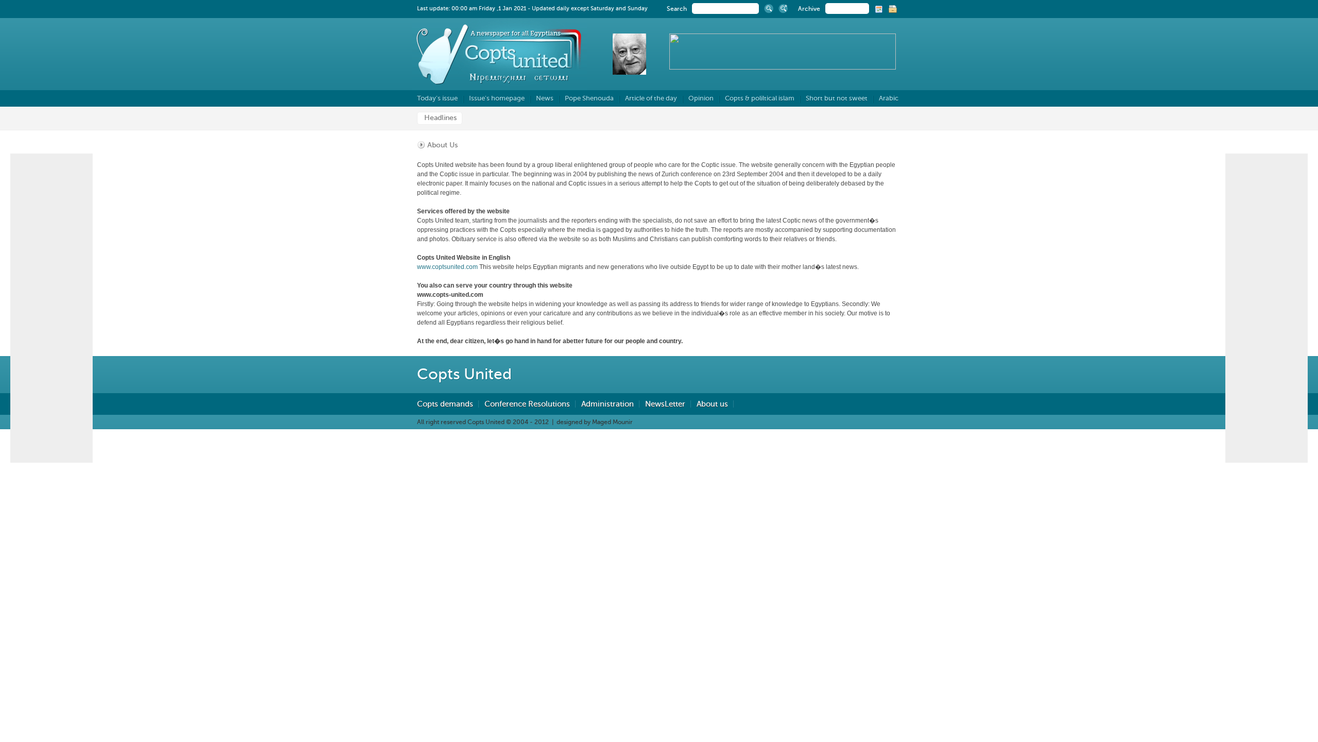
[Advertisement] (1266, 308)
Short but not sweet (837, 98)
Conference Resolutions (527, 404)
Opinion (701, 98)
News (544, 98)
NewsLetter (665, 404)
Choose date (879, 10)
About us (712, 404)
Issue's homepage (497, 98)
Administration (607, 404)
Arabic (888, 98)
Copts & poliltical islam (759, 98)
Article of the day (651, 98)
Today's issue (437, 98)
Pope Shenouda (589, 98)
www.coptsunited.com (447, 267)
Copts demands (445, 404)
